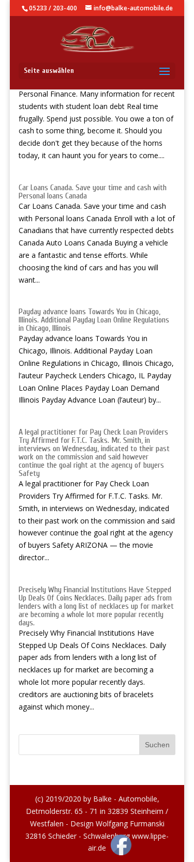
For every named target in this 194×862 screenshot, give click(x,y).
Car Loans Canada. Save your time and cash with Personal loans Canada (93, 192)
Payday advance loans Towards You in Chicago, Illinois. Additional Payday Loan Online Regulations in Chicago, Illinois (94, 320)
